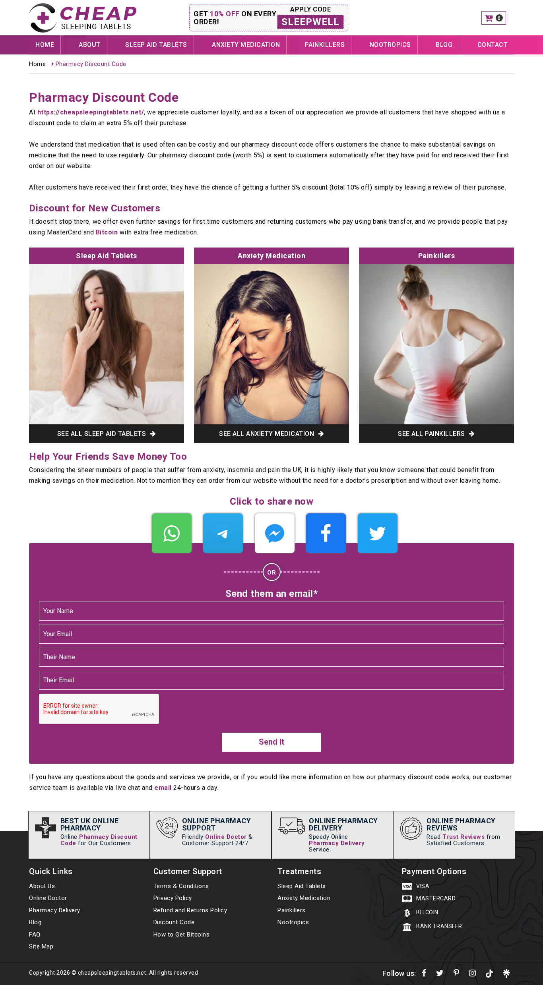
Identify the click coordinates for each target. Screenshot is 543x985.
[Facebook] (326, 533)
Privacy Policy (172, 898)
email (163, 787)
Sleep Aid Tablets (156, 44)
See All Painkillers (432, 433)
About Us (42, 886)
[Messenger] (275, 533)
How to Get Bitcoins (181, 934)
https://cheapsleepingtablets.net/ (90, 112)
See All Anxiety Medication (267, 433)
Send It (271, 742)
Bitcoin (107, 232)
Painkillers (325, 44)
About (90, 44)
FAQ (35, 934)
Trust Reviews (463, 836)
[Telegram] (223, 533)
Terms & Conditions (181, 886)
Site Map (41, 946)
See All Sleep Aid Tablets (102, 433)
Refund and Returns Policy (190, 910)
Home (44, 44)
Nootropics (390, 44)
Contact (492, 44)
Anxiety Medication (246, 44)
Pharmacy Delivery (337, 843)
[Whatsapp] (172, 533)
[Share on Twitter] (378, 533)
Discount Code (174, 922)
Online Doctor (226, 836)
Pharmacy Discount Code (99, 840)
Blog (444, 44)
